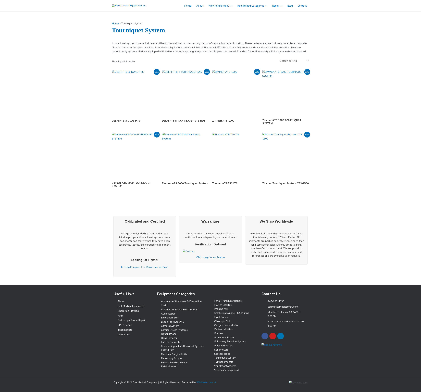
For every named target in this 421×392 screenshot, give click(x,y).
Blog (290, 5)
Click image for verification (210, 257)
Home (187, 5)
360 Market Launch (207, 382)
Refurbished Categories (250, 5)
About (199, 5)
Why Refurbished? (218, 5)
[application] (230, 6)
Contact (302, 5)
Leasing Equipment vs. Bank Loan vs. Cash (144, 267)
